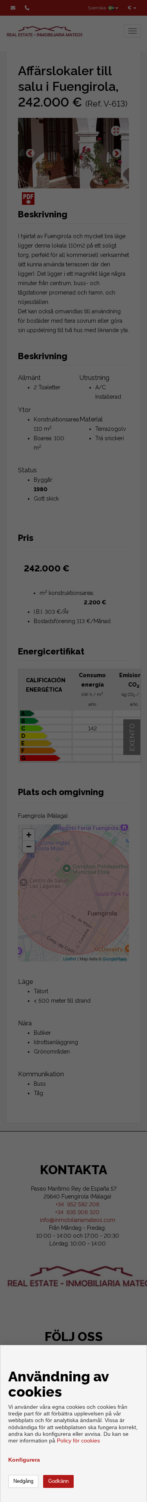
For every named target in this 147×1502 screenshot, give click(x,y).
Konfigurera (24, 1460)
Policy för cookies (78, 1440)
